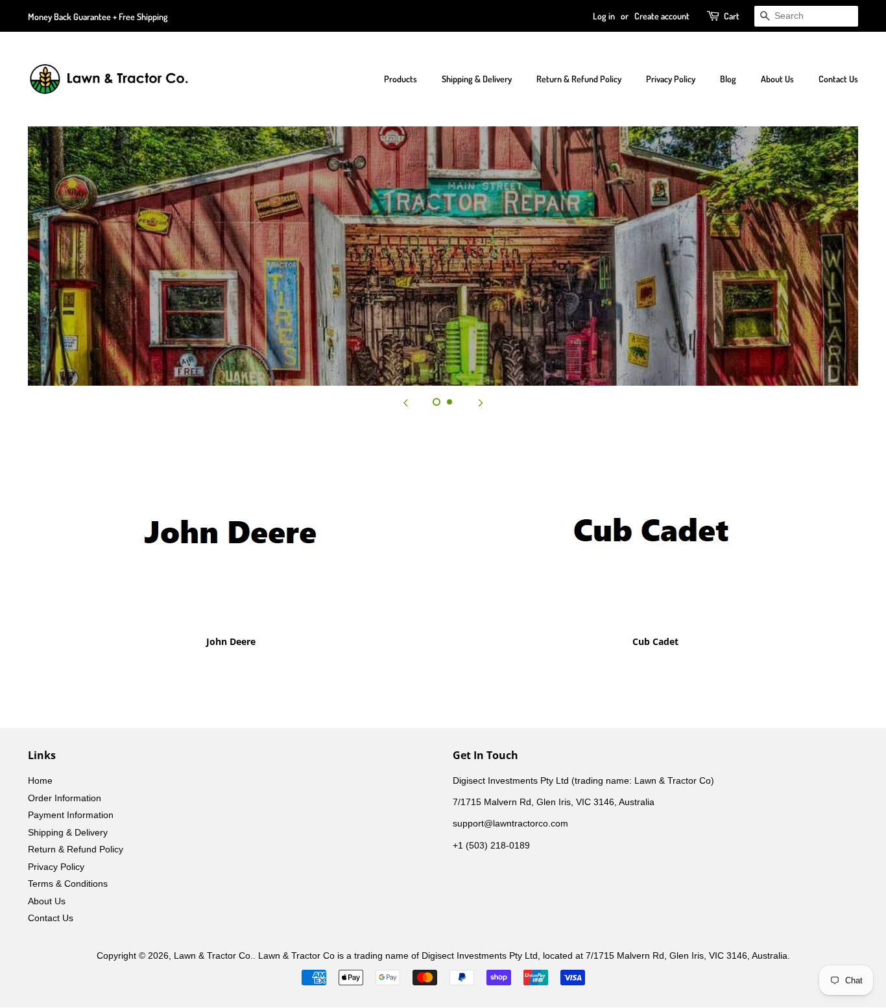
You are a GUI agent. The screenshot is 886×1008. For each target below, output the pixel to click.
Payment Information (71, 815)
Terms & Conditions (68, 884)
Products (400, 78)
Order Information (64, 798)
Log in (604, 15)
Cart (731, 15)
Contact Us (838, 78)
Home (40, 781)
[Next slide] (480, 402)
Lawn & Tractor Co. (213, 956)
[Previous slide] (405, 402)
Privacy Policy (670, 78)
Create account (661, 15)
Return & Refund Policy (578, 78)
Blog (728, 78)
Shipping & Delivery (477, 78)
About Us (777, 78)
